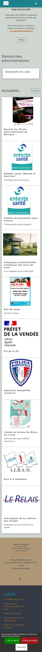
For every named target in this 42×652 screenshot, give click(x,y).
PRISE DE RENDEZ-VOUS (21, 541)
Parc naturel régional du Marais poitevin (13, 619)
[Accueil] (6, 3)
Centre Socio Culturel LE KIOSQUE (14, 626)
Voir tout (36, 91)
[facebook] (21, 579)
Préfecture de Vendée (12, 613)
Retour (21, 40)
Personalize (21, 647)
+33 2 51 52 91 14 (21, 551)
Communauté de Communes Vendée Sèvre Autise (14, 606)
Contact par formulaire (21, 554)
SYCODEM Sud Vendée (13, 599)
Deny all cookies (30, 640)
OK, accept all (13, 640)
